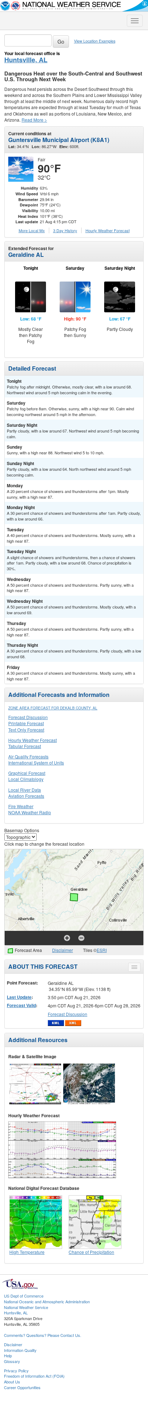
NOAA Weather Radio (29, 812)
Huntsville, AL (25, 59)
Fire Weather (20, 806)
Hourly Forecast (107, 230)
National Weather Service (26, 1307)
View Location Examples (94, 41)
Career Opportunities (22, 1387)
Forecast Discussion (28, 717)
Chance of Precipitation (91, 1252)
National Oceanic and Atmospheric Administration (47, 1301)
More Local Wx (32, 230)
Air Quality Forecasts (28, 756)
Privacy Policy (16, 1370)
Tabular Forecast (24, 746)
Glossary (12, 1361)
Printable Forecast (26, 723)
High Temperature (27, 1252)
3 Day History (65, 230)
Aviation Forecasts (26, 796)
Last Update (19, 997)
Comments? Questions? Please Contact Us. (42, 1335)
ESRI (102, 950)
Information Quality (20, 1350)
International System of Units (36, 762)
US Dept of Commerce (23, 1296)
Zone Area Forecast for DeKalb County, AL (52, 707)
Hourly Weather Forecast (32, 740)
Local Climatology (25, 779)
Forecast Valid (21, 1005)
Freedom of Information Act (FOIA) (34, 1376)
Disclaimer (62, 950)
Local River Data (24, 790)
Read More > (34, 120)
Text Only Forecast (26, 730)
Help (8, 1355)
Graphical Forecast (26, 773)
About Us (12, 1381)
